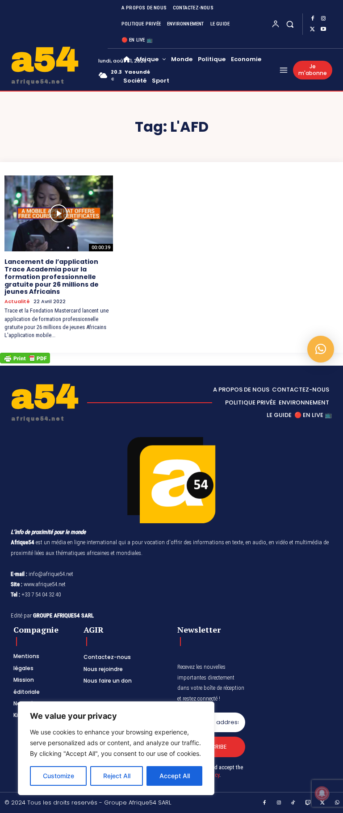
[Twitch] (308, 803)
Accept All (174, 776)
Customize (58, 776)
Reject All (116, 776)
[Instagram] (323, 18)
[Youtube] (323, 29)
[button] (290, 23)
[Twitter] (312, 29)
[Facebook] (312, 18)
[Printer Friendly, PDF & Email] (25, 361)
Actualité (17, 301)
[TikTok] (293, 803)
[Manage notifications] (322, 793)
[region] (116, 748)
